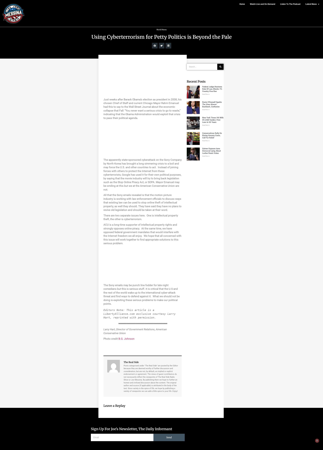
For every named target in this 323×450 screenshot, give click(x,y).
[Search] (220, 67)
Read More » (206, 94)
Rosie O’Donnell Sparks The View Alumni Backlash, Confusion (212, 104)
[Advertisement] (142, 77)
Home (242, 4)
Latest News (311, 4)
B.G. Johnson (126, 338)
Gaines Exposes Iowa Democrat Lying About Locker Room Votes (211, 150)
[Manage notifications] (317, 441)
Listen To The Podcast (290, 4)
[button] (155, 45)
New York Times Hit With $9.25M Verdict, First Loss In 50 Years (212, 120)
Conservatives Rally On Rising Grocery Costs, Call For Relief (212, 135)
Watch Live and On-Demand (262, 4)
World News (161, 30)
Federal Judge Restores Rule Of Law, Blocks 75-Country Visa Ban (212, 89)
